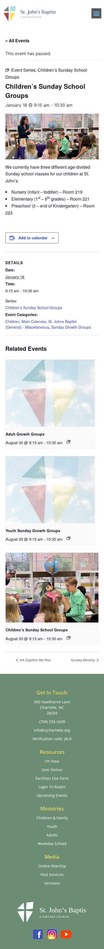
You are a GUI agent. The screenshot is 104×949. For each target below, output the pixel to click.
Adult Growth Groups (25, 434)
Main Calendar (34, 321)
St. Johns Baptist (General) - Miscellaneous (41, 324)
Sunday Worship (83, 660)
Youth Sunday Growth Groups (33, 530)
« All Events (17, 40)
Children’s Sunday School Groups (33, 307)
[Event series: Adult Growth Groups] (68, 441)
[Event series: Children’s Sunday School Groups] (68, 637)
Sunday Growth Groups (71, 327)
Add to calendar (32, 237)
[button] (96, 13)
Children (12, 321)
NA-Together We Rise (35, 660)
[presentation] (50, 393)
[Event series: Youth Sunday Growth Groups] (68, 538)
